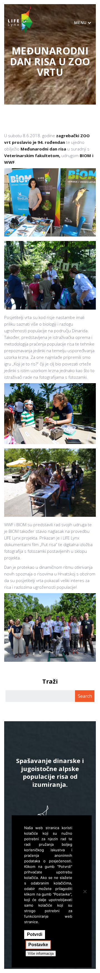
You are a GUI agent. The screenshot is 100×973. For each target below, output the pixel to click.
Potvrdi (34, 934)
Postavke (38, 944)
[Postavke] (85, 891)
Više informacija (41, 953)
